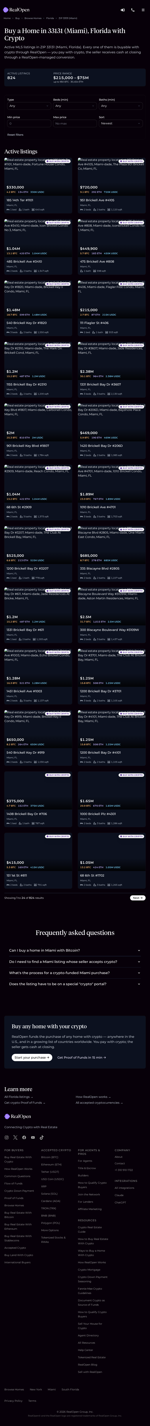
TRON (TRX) (48, 1208)
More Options (50, 1230)
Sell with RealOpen (90, 1372)
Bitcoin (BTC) (49, 1157)
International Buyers (17, 1262)
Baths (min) (107, 99)
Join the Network (89, 1194)
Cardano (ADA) (50, 1201)
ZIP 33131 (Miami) (68, 18)
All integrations (124, 1188)
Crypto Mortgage (89, 1269)
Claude (119, 1195)
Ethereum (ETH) (51, 1164)
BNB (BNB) (48, 1215)
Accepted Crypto (15, 1247)
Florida (50, 18)
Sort (101, 117)
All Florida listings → (18, 1097)
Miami (52, 1389)
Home (7, 18)
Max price (59, 117)
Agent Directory (88, 1335)
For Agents (85, 1160)
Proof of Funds (13, 1198)
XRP (43, 1186)
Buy (17, 18)
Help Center (85, 1350)
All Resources (86, 1342)
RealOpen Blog (87, 1364)
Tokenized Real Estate (92, 1357)
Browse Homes (33, 18)
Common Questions (17, 1176)
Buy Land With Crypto (18, 1255)
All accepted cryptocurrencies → (99, 1102)
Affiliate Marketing (90, 1209)
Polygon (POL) (50, 1223)
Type (10, 99)
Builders (83, 1175)
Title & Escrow (87, 1168)
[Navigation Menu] (143, 10)
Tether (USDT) (50, 1171)
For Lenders (85, 1201)
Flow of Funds (13, 1183)
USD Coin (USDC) (52, 1179)
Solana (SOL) (49, 1193)
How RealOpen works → (93, 1097)
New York (36, 1389)
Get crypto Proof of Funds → (25, 1102)
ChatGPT (120, 1202)
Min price (13, 117)
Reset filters (15, 134)
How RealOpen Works (18, 1169)
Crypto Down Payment (19, 1190)
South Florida (70, 1389)
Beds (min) (60, 99)
